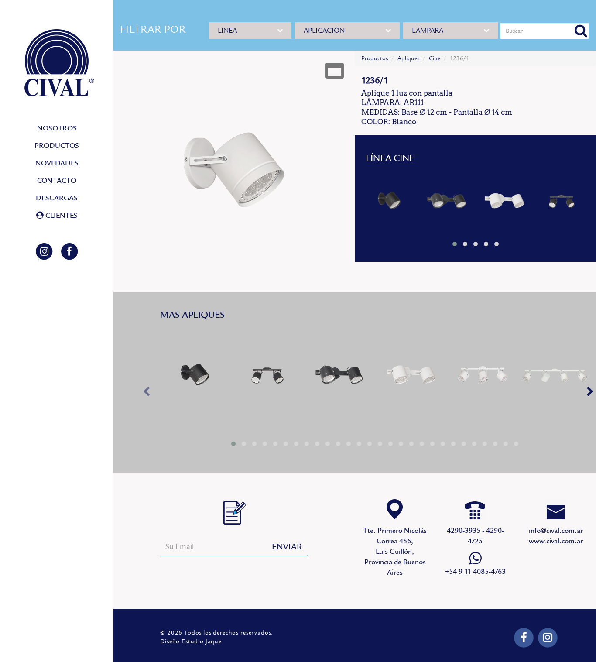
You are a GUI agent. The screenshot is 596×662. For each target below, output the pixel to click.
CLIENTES (61, 215)
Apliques (408, 58)
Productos (374, 58)
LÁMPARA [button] (427, 30)
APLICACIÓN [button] (324, 30)
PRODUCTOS (56, 145)
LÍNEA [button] (227, 30)
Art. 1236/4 (554, 377)
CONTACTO (56, 180)
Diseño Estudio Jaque (191, 641)
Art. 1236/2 (446, 202)
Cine (434, 58)
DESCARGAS (57, 198)
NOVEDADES (57, 163)
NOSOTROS (57, 128)
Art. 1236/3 (482, 377)
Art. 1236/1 (389, 202)
